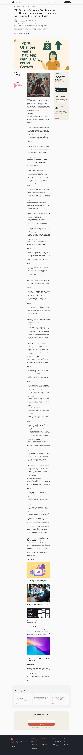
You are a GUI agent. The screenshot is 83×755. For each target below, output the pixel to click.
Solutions (43, 2)
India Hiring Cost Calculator (56, 741)
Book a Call (60, 2)
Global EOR (43, 741)
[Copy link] (30, 33)
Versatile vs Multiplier (34, 742)
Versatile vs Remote (34, 744)
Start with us (67, 2)
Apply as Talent (66, 742)
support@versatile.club (15, 743)
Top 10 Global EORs (34, 748)
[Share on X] (26, 33)
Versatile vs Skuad (33, 745)
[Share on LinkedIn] (24, 33)
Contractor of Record (45, 742)
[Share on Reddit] (28, 33)
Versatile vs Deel (33, 741)
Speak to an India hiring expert (61, 96)
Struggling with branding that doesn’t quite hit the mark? (18, 76)
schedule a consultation (32, 553)
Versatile (30, 552)
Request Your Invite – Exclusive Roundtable (18, 85)
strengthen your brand (36, 110)
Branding (28, 99)
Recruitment (43, 745)
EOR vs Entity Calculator (56, 742)
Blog (18, 6)
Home (15, 6)
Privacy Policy (66, 744)
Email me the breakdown (61, 90)
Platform (38, 2)
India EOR (43, 740)
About (65, 740)
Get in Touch (17, 82)
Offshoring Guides (55, 745)
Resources (49, 2)
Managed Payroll (44, 744)
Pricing (54, 2)
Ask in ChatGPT (20, 33)
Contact (65, 741)
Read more (17, 80)
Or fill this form (14, 746)
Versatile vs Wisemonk (34, 740)
